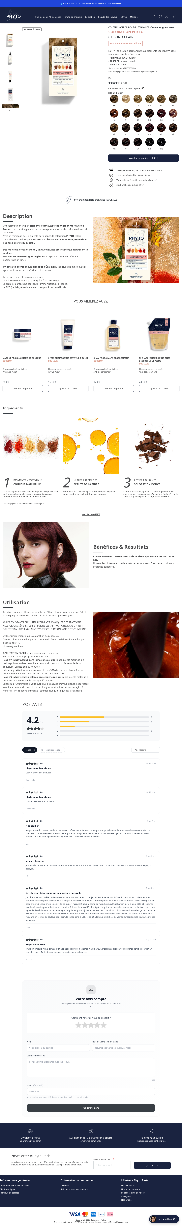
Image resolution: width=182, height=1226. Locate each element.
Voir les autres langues (52, 750)
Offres (124, 17)
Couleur (7, 361)
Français (30, 750)
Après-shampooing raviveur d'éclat (68, 358)
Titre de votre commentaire (105, 1041)
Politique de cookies (9, 1192)
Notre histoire (128, 1185)
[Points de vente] (160, 16)
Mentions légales (8, 1189)
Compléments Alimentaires (48, 17)
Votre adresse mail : (103, 1159)
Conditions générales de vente (14, 1185)
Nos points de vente (130, 1189)
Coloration (90, 17)
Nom (29, 1041)
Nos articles (127, 1199)
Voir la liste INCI (91, 514)
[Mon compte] (166, 16)
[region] (10, 70)
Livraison (65, 1185)
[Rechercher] (154, 16)
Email (35, 1085)
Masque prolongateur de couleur (22, 358)
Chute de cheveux (73, 17)
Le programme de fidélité (133, 1192)
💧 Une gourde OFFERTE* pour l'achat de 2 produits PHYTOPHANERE (91, 4)
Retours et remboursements (74, 1189)
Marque (134, 17)
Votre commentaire (36, 1055)
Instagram (126, 1196)
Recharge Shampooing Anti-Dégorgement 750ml (154, 359)
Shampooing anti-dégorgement (111, 358)
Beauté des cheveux (107, 17)
